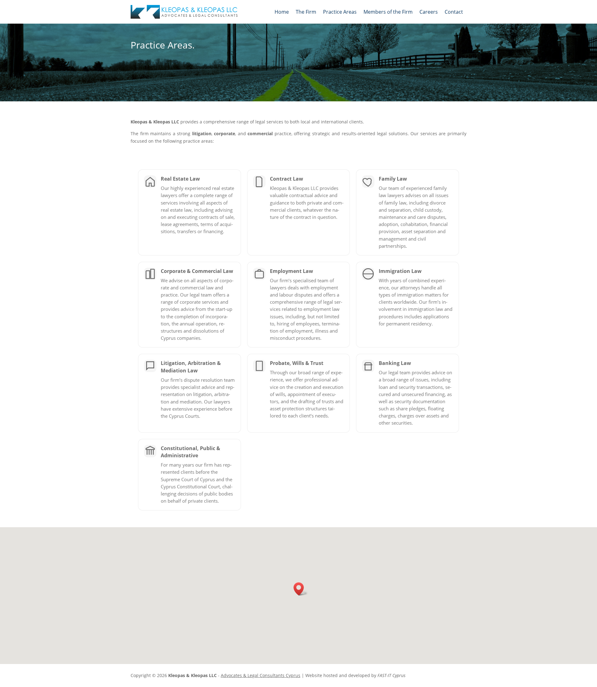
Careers (428, 11)
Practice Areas (340, 11)
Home (282, 11)
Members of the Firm (388, 11)
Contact (454, 11)
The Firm (306, 11)
